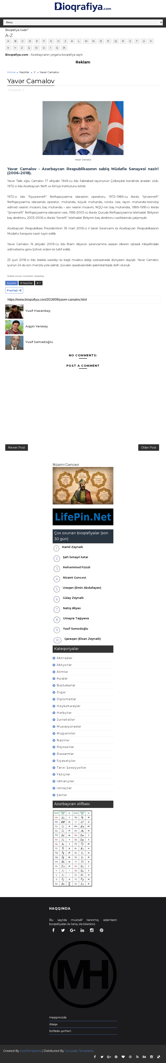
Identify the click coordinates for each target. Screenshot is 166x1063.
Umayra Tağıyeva (76, 618)
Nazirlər (24, 72)
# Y (39, 283)
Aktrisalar (64, 658)
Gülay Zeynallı (73, 598)
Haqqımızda (57, 1017)
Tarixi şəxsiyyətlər (71, 767)
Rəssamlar (65, 754)
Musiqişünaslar (69, 726)
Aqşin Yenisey (37, 326)
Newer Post (16, 447)
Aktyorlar (64, 665)
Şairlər (62, 795)
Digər (61, 692)
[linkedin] (82, 930)
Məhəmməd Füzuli (76, 567)
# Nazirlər (26, 283)
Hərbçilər (64, 713)
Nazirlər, (16, 90)
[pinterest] (101, 930)
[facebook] (53, 930)
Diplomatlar (67, 699)
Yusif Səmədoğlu (39, 342)
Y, (23, 90)
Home (11, 72)
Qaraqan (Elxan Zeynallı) (82, 639)
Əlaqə (53, 1024)
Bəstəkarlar (66, 685)
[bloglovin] (123, 1057)
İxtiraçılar (64, 788)
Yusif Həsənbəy (38, 311)
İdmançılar (65, 781)
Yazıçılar (63, 774)
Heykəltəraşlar (69, 706)
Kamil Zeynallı (72, 547)
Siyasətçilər (66, 761)
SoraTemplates (30, 1051)
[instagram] (92, 930)
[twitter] (63, 930)
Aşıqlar (62, 678)
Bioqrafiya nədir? (17, 30)
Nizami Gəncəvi (66, 465)
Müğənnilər (66, 733)
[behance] (145, 1057)
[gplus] (72, 930)
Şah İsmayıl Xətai (75, 557)
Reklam (83, 62)
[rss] (137, 1057)
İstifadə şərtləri (60, 1031)
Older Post (148, 447)
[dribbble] (130, 1057)
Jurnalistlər (66, 719)
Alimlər (62, 672)
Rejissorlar (65, 747)
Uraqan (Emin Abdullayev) (82, 588)
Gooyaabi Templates (79, 1051)
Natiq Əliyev (72, 608)
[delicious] (159, 1057)
